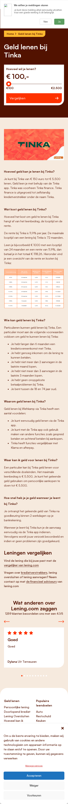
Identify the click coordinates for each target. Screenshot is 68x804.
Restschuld (43, 716)
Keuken (41, 720)
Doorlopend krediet (17, 711)
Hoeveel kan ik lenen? (13, 723)
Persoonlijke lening (16, 707)
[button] (62, 728)
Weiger (34, 785)
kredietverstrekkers (34, 572)
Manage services (34, 765)
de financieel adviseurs (41, 581)
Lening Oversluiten (16, 716)
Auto (39, 711)
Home (10, 33)
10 (46, 675)
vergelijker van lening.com (21, 565)
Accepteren (34, 775)
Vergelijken (17, 98)
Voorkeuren (34, 795)
